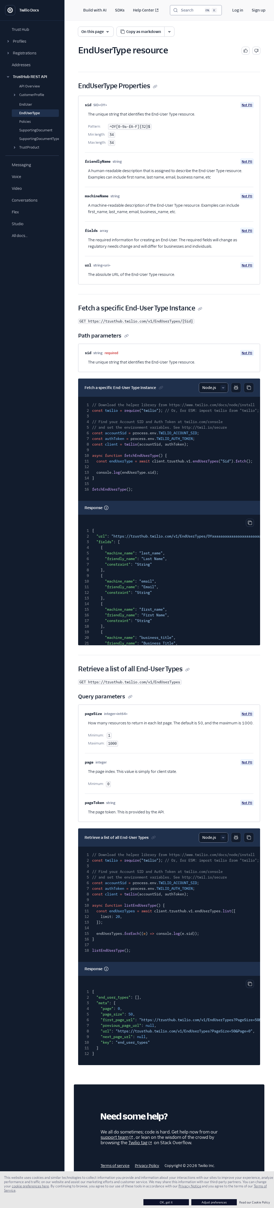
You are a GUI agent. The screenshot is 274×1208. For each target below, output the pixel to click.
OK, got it (166, 1202)
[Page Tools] (169, 31)
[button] (32, 41)
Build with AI (94, 10)
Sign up (258, 10)
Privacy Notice (189, 1186)
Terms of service (115, 1165)
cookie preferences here (30, 1186)
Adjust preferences (214, 1202)
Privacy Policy (147, 1165)
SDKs (119, 10)
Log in (237, 10)
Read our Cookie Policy (254, 1202)
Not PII (247, 105)
